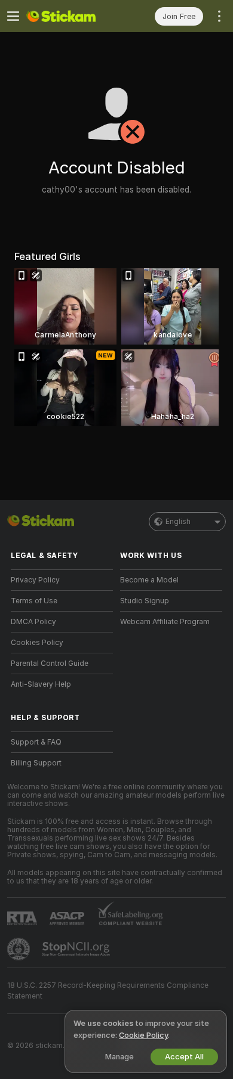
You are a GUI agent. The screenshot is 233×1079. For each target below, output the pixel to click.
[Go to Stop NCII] (77, 949)
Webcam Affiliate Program (165, 622)
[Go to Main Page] (71, 16)
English (178, 521)
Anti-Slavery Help (41, 684)
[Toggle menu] (13, 16)
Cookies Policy (37, 642)
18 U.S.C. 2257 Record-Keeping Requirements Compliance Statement (108, 990)
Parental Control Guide (49, 663)
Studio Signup (144, 601)
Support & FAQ (36, 742)
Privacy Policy (35, 580)
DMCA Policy (33, 622)
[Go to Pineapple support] (19, 949)
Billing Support (36, 763)
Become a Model (149, 580)
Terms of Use (34, 601)
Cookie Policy (143, 1035)
